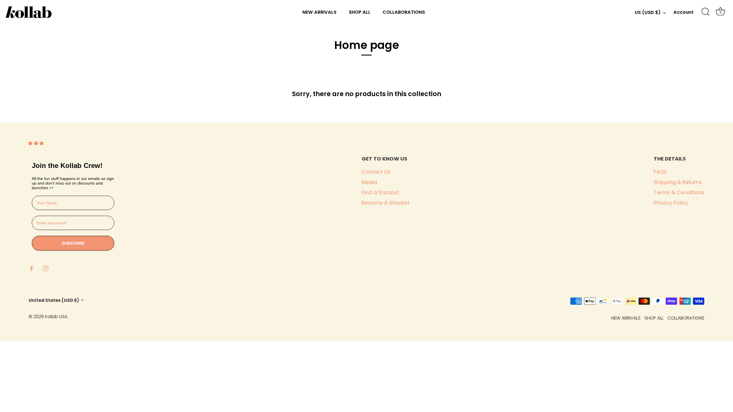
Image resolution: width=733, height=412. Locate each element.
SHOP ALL (360, 12)
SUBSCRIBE (73, 243)
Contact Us (376, 171)
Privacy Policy (671, 202)
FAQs (660, 171)
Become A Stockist (385, 202)
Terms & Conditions (679, 192)
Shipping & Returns (678, 182)
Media (369, 182)
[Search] (705, 12)
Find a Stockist (380, 192)
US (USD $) (648, 12)
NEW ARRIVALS (319, 12)
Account (683, 12)
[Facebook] (31, 268)
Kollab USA (56, 317)
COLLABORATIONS (404, 12)
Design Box (102, 317)
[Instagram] (45, 268)
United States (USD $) (54, 300)
